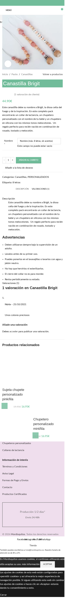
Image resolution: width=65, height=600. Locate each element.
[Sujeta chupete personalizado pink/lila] (17, 365)
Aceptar (47, 564)
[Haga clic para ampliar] (8, 63)
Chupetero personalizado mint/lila (43, 424)
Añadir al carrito (28, 160)
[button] (5, 406)
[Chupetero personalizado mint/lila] (48, 365)
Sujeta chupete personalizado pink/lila (13, 394)
